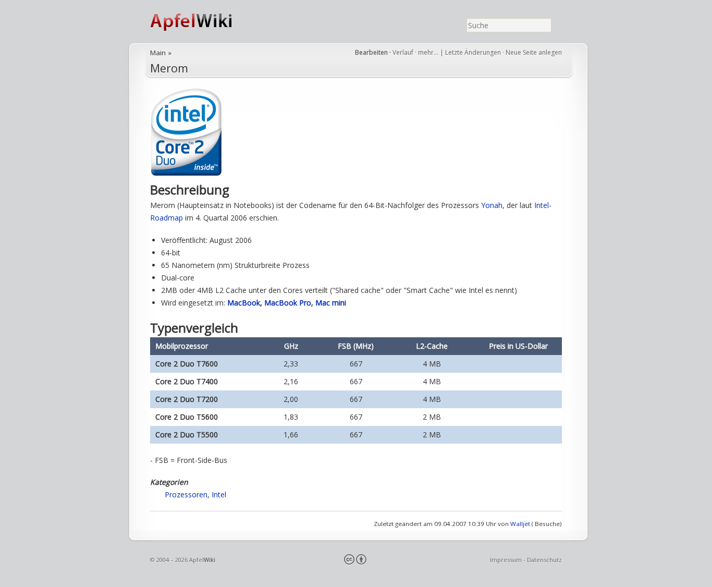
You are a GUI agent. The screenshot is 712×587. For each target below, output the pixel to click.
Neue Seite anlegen (534, 52)
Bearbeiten (371, 52)
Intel (219, 494)
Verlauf (402, 52)
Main (158, 52)
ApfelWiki (202, 21)
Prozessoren (186, 494)
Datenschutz (544, 560)
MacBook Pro (287, 303)
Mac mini (330, 303)
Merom (169, 68)
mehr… (429, 52)
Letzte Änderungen (473, 52)
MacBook (243, 303)
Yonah (491, 205)
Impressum (506, 560)
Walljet (520, 524)
